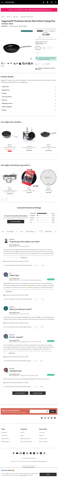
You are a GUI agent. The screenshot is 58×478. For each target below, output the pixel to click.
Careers (22, 435)
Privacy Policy (23, 475)
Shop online (4, 432)
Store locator (4, 435)
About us (22, 432)
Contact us (41, 435)
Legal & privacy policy (25, 438)
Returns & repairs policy (26, 441)
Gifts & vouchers (5, 438)
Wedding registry (5, 441)
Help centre (42, 432)
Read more (24, 257)
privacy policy (33, 461)
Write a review (23, 26)
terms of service (41, 461)
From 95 (13, 26)
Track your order (43, 438)
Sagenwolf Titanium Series (27, 16)
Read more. (24, 82)
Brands (8, 16)
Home (2, 16)
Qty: (36, 64)
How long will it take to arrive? (44, 59)
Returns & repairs (43, 441)
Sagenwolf (15, 16)
